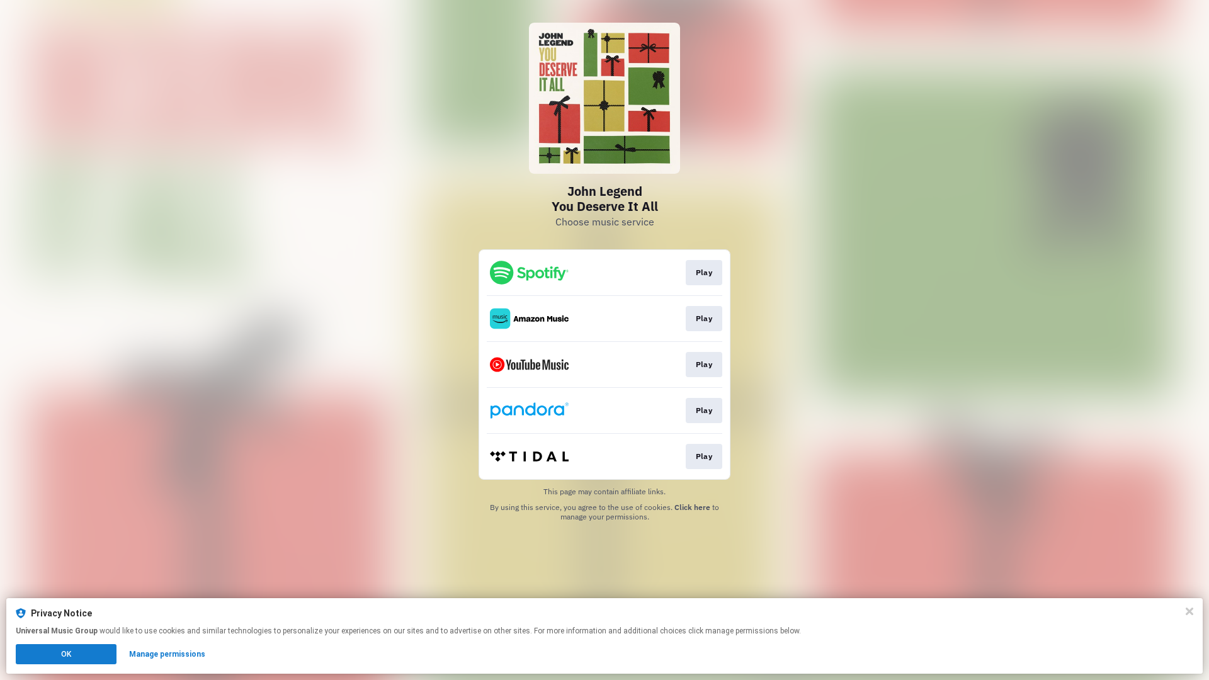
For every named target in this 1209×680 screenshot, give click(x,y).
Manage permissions (167, 654)
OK (66, 654)
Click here (692, 507)
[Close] (1189, 611)
